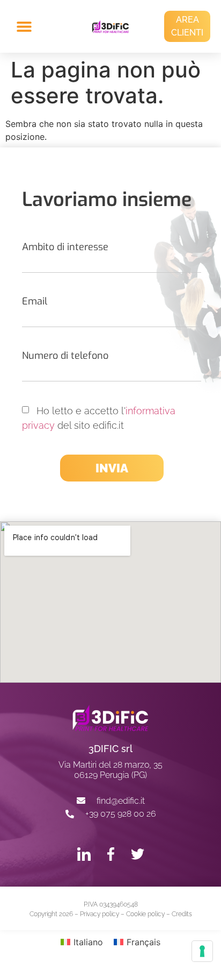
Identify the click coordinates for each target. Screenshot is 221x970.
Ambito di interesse (65, 246)
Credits (182, 914)
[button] (33, 27)
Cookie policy (145, 914)
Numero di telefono (65, 355)
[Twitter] (137, 854)
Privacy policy (99, 914)
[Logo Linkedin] (84, 854)
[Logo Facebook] (110, 854)
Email (34, 301)
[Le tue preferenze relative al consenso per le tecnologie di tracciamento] (202, 951)
